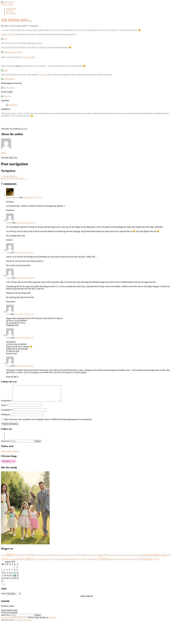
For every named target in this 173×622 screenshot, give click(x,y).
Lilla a (8, 278)
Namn (4, 405)
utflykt (112, 559)
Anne (8, 366)
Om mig (9, 11)
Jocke (100, 554)
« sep (3, 584)
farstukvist (39, 555)
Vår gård (147, 558)
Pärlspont (47, 559)
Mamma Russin (12, 197)
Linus (11, 559)
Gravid (58, 555)
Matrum (22, 559)
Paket (35, 559)
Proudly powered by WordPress (13, 617)
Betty (10, 554)
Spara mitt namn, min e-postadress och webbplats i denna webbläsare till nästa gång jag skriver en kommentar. (48, 419)
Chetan (16, 620)
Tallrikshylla (85, 559)
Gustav (72, 555)
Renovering (55, 559)
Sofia (8, 252)
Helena (6, 26)
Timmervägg (93, 559)
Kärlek (157, 554)
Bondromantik (21, 555)
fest (44, 555)
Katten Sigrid (122, 555)
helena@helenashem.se (10, 451)
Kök (163, 554)
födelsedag (50, 555)
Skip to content (7, 4)
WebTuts (52, 617)
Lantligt (5, 558)
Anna (8, 337)
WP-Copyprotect (26, 620)
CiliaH (9, 223)
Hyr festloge (11, 13)
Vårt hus (155, 559)
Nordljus (43, 75)
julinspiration (112, 555)
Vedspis (135, 559)
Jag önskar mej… (16, 19)
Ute (107, 558)
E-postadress (7, 410)
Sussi (8, 314)
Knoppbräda (137, 555)
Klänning (129, 555)
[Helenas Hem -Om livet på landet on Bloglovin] (8, 463)
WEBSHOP (11, 9)
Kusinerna (147, 554)
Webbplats (5, 414)
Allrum (3, 555)
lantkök (169, 555)
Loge (16, 559)
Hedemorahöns (81, 555)
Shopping (71, 559)
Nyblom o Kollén (8, 34)
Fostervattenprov (9, 176)
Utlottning (118, 559)
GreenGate (65, 555)
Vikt (140, 559)
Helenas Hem (92, 555)
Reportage (64, 559)
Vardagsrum (127, 559)
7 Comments (33, 26)
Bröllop (32, 554)
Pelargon (40, 559)
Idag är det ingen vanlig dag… (14, 178)
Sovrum (78, 559)
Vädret (82, 596)
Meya (30, 558)
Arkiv (3, 593)
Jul (105, 554)
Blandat (24, 129)
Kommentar (6, 401)
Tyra (102, 558)
